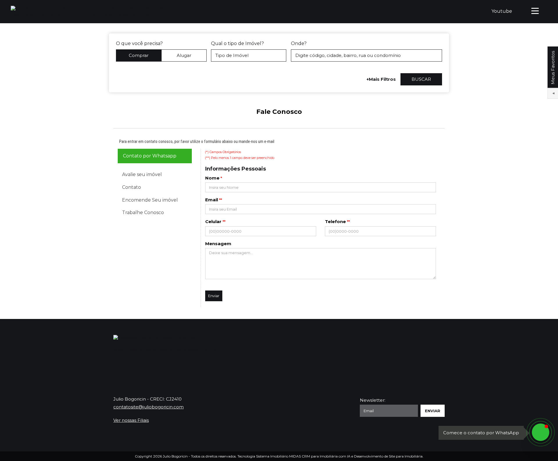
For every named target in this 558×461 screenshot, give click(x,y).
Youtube (501, 11)
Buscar (421, 79)
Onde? (299, 43)
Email (211, 199)
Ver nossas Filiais (131, 420)
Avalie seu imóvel (142, 174)
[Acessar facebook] (401, 349)
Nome (212, 178)
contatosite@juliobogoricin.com (148, 407)
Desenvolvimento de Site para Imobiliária (388, 456)
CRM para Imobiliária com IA (326, 456)
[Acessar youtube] (420, 349)
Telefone (335, 221)
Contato (131, 187)
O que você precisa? (139, 43)
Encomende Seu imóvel (150, 200)
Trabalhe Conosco (143, 212)
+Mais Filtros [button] (381, 79)
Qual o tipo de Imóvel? (237, 43)
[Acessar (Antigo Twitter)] (411, 349)
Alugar (184, 55)
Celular (213, 221)
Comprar (139, 55)
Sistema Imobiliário (272, 456)
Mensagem (218, 243)
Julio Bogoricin (175, 456)
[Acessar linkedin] (430, 349)
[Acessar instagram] (440, 349)
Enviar (213, 295)
